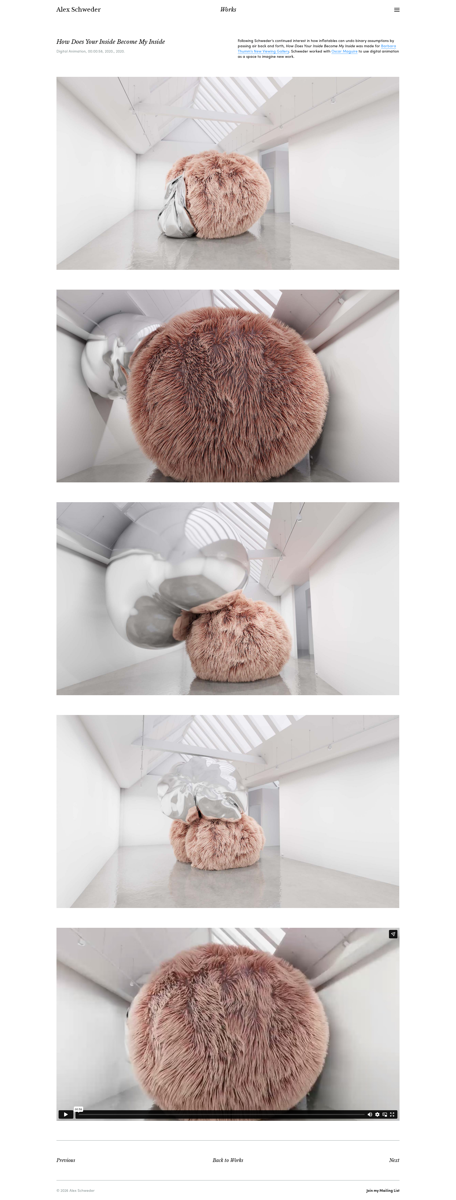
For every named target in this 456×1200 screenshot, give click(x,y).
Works (228, 1160)
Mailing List (383, 1190)
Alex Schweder (78, 9)
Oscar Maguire (344, 51)
